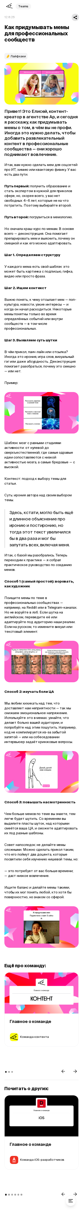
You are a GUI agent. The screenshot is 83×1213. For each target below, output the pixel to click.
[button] (63, 1071)
